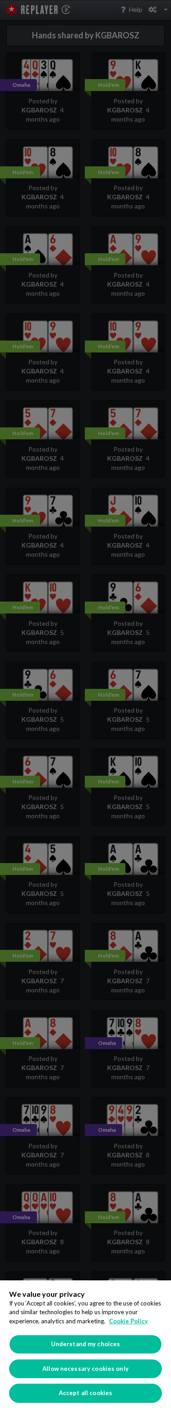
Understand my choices (85, 1344)
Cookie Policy (128, 1321)
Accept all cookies (85, 1392)
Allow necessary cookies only (85, 1368)
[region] (85, 1346)
